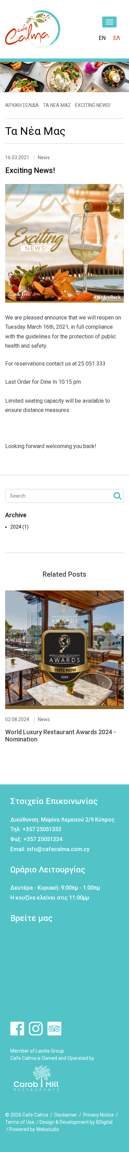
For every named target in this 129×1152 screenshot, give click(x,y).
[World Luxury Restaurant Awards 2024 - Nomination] (64, 649)
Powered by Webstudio (34, 1129)
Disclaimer (65, 1115)
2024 (19, 527)
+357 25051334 (42, 839)
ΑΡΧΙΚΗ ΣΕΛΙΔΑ (22, 105)
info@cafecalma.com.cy (58, 849)
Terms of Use (19, 1122)
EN (102, 38)
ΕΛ (116, 38)
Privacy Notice (98, 1115)
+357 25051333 (41, 829)
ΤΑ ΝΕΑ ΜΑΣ (57, 105)
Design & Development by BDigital (76, 1122)
